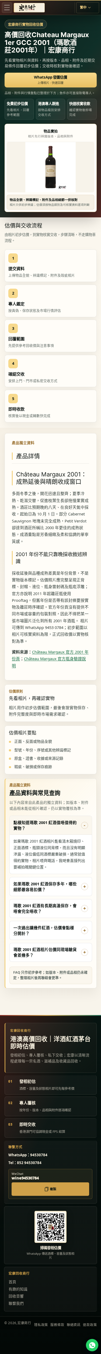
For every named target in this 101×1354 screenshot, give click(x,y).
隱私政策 (41, 1325)
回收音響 (16, 1296)
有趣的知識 (18, 1289)
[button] (7, 7)
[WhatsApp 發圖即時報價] (92, 1345)
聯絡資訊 (74, 1325)
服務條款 (57, 1325)
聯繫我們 (16, 1303)
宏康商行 (24, 1323)
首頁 (12, 1281)
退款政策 (90, 1325)
